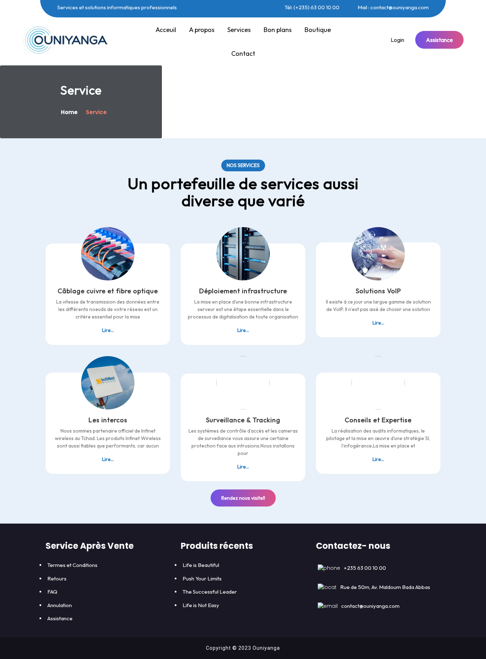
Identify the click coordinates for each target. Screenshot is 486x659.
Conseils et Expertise (378, 420)
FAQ (52, 591)
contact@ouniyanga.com (370, 605)
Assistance (439, 39)
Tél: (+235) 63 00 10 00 (311, 7)
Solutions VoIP (378, 291)
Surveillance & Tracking (243, 420)
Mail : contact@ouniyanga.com (392, 7)
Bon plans (278, 30)
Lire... (108, 330)
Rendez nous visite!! (243, 498)
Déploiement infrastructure (243, 291)
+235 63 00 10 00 (365, 567)
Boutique (318, 30)
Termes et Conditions (72, 565)
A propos (202, 30)
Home (70, 112)
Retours (57, 578)
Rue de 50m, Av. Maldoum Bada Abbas (385, 587)
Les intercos (108, 420)
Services (239, 30)
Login (397, 39)
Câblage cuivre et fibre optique (108, 291)
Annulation (59, 605)
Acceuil (165, 30)
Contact (243, 53)
